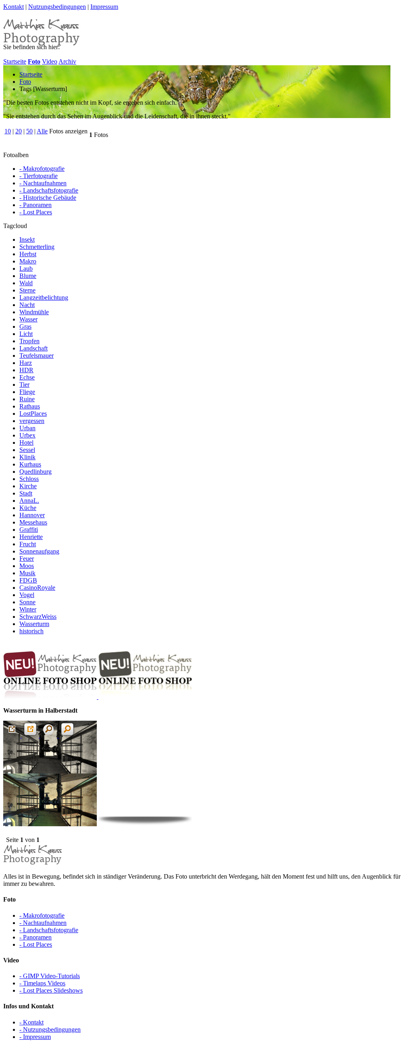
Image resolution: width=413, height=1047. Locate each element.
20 (18, 131)
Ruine (27, 399)
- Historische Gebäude (47, 197)
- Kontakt (31, 1022)
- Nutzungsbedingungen (50, 1029)
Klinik (27, 457)
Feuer (26, 558)
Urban (27, 428)
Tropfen (29, 341)
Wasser (28, 319)
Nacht (27, 304)
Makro (27, 261)
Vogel (26, 594)
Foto (25, 81)
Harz (25, 362)
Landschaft (33, 348)
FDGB (28, 580)
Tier (24, 384)
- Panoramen (35, 204)
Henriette (31, 536)
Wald (26, 283)
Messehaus (33, 522)
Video (49, 61)
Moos (26, 565)
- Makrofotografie (42, 168)
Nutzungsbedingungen (57, 6)
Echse (27, 377)
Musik (27, 573)
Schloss (29, 478)
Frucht (27, 544)
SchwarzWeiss (37, 616)
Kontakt (13, 6)
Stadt (25, 493)
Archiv (67, 61)
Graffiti (28, 529)
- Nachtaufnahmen (43, 183)
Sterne (27, 290)
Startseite (14, 61)
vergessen (31, 420)
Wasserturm (34, 623)
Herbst (27, 254)
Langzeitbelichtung (43, 297)
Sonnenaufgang (39, 551)
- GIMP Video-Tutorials (49, 975)
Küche (27, 507)
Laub (26, 268)
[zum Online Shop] (97, 696)
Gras (25, 326)
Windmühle (34, 312)
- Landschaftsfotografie (48, 190)
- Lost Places (35, 212)
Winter (27, 609)
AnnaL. (29, 500)
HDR (26, 370)
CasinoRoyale (37, 587)
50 (29, 131)
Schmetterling (36, 246)
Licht (26, 333)
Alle (42, 131)
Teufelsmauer (36, 355)
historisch (31, 631)
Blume (27, 275)
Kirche (28, 486)
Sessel (27, 449)
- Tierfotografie (38, 175)
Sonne (27, 602)
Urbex (27, 435)
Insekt (27, 239)
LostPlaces (33, 413)
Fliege (27, 391)
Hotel (26, 442)
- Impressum (35, 1036)
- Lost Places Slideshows (51, 990)
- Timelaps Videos (42, 983)
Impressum (104, 6)
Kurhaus (30, 464)
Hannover (32, 515)
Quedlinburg (35, 471)
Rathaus (29, 406)
